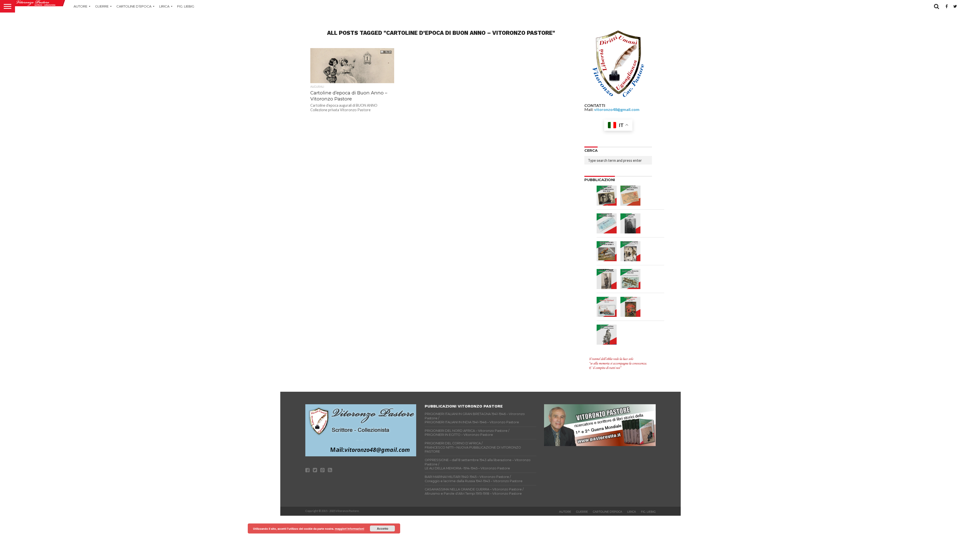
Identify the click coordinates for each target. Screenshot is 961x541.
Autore (80, 6)
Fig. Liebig (185, 6)
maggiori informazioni (349, 528)
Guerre (102, 6)
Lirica (164, 6)
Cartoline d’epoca (133, 6)
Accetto (382, 528)
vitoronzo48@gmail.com (616, 109)
